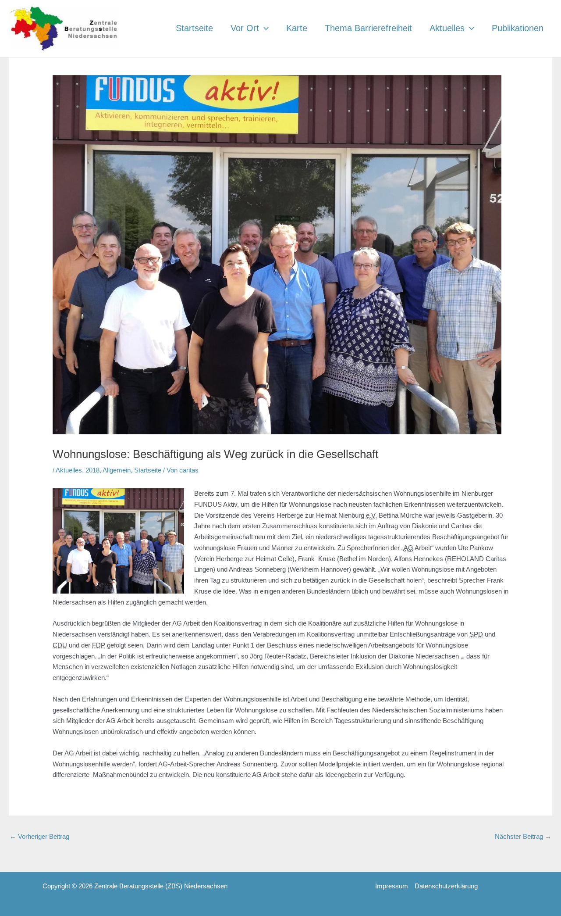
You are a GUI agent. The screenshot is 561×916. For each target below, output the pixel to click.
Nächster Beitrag (523, 836)
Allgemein (117, 470)
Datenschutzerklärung (446, 886)
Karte (296, 28)
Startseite (194, 28)
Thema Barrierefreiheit (368, 28)
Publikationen (517, 28)
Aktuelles (447, 28)
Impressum (391, 886)
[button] (264, 28)
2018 (92, 470)
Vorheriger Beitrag (39, 836)
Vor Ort (245, 28)
